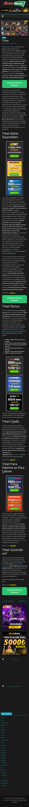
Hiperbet (3, 750)
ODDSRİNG (4, 765)
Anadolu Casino (5, 723)
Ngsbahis (3, 760)
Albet (2, 720)
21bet (2, 718)
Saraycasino (4, 772)
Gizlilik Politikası (7, 601)
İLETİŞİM (3, 785)
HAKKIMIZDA (4, 780)
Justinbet (3, 752)
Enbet (2, 742)
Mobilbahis (16, 454)
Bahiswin (3, 730)
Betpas (3, 733)
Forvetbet (3, 745)
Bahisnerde (14, 43)
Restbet (3, 770)
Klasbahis (3, 755)
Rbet (2, 767)
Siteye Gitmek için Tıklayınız (14, 84)
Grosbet (3, 747)
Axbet (2, 728)
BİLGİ (4, 37)
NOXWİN (3, 762)
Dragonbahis (4, 740)
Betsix (2, 735)
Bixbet (2, 738)
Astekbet (3, 725)
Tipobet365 (4, 775)
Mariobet (3, 757)
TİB (3, 109)
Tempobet (23, 540)
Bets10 (13, 251)
